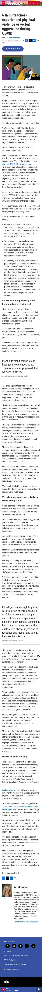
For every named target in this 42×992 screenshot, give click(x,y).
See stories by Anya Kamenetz (26, 922)
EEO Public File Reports (12, 969)
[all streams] (39, 989)
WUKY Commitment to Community (16, 955)
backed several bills (10, 790)
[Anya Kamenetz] (7, 890)
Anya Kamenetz (14, 38)
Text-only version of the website (15, 964)
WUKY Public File (9, 960)
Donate (35, 3)
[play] (3, 989)
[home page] (14, 3)
